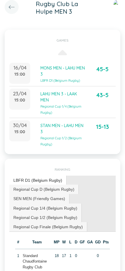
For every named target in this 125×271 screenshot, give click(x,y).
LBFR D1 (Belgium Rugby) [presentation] (37, 180)
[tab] (38, 180)
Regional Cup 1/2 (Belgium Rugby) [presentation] (45, 217)
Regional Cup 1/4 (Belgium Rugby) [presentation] (45, 208)
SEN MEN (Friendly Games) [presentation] (39, 198)
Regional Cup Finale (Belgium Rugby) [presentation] (48, 226)
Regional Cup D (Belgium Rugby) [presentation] (43, 189)
